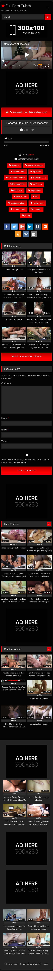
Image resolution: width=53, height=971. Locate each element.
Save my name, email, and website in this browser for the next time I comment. (25, 461)
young (27, 215)
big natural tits (18, 184)
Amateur (15, 165)
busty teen (17, 190)
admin (31, 155)
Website (5, 441)
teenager (37, 209)
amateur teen (18, 171)
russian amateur (18, 203)
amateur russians (35, 165)
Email (4, 430)
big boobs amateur (16, 178)
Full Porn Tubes (18, 5)
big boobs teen (39, 178)
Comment (6, 383)
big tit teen (37, 184)
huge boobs (36, 190)
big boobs (37, 171)
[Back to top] (45, 963)
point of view (21, 197)
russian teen (38, 203)
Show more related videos (26, 356)
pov (36, 197)
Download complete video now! (28, 112)
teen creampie (19, 209)
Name (5, 418)
